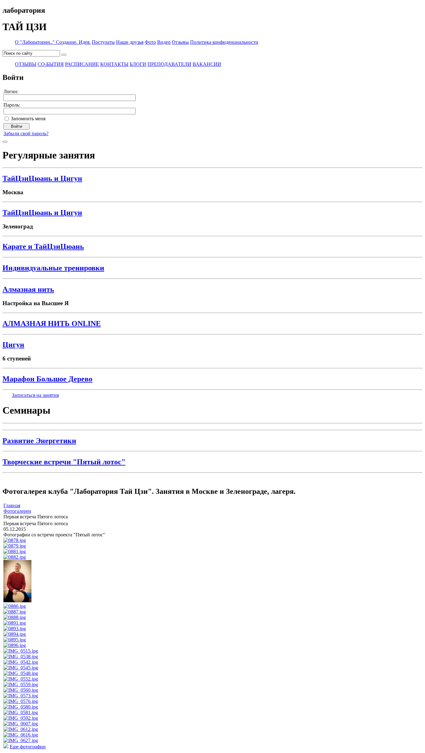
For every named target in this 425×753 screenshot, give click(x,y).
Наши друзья (129, 42)
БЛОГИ (138, 64)
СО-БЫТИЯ (51, 64)
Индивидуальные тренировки (53, 268)
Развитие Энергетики (39, 441)
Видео (163, 42)
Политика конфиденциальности (224, 42)
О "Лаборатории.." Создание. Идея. (53, 42)
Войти (16, 126)
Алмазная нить (28, 289)
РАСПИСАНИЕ (82, 64)
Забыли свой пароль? (26, 133)
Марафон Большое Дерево (47, 379)
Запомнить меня (28, 118)
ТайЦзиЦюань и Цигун (42, 178)
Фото (150, 42)
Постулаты (103, 42)
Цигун (13, 345)
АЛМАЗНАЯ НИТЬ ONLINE (51, 323)
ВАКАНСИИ (207, 64)
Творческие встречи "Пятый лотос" (63, 462)
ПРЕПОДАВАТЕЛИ (169, 64)
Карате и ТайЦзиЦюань (43, 246)
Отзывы (180, 42)
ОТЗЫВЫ (25, 64)
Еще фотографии (28, 746)
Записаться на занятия (35, 395)
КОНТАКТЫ (114, 64)
